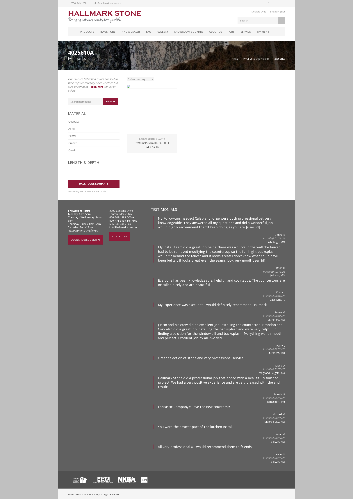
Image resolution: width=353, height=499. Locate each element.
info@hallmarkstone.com (107, 3)
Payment (263, 31)
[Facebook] (268, 3)
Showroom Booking (188, 31)
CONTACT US (120, 236)
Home (72, 31)
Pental (72, 136)
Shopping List (277, 11)
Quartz (72, 150)
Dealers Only (259, 11)
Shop (235, 59)
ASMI (71, 128)
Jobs (231, 31)
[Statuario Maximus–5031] (152, 110)
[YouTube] (281, 3)
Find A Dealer (131, 31)
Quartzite (73, 121)
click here (97, 86)
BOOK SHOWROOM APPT (86, 239)
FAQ (148, 31)
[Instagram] (275, 3)
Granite (72, 143)
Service (246, 31)
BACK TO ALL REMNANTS (93, 183)
